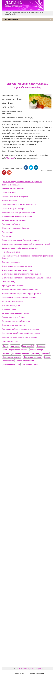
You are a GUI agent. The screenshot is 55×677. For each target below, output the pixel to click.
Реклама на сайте (30, 364)
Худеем (6, 353)
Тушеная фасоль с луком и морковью (19, 204)
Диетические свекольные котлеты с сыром (21, 274)
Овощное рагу (8, 282)
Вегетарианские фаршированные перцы (20, 289)
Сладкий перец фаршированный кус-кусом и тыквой (26, 244)
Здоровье (41, 346)
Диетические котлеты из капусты (17, 270)
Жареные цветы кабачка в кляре (17, 216)
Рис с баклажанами (11, 252)
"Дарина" (10, 158)
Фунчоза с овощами (11, 185)
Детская (35, 353)
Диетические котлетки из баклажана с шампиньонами (26, 278)
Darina (7, 12)
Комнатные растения (32, 357)
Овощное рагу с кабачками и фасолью (20, 248)
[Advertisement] (27, 50)
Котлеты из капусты (11, 305)
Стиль (5, 346)
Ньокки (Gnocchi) (9, 200)
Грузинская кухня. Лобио (13, 317)
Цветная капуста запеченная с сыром (19, 337)
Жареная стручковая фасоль (15, 228)
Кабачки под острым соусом (15, 196)
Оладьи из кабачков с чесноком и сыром (20, 329)
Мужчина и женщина (20, 353)
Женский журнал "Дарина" (31, 668)
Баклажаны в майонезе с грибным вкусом (21, 333)
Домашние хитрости (11, 364)
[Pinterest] (4, 174)
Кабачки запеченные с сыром (15, 313)
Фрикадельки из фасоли (13, 286)
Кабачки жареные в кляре (14, 220)
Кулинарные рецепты (19, 12)
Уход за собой (28, 346)
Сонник (47, 357)
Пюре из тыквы (9, 193)
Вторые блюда (34, 12)
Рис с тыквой (8, 232)
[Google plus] (9, 174)
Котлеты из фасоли (11, 262)
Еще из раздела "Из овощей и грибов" (22, 182)
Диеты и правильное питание (15, 350)
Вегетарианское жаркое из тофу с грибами (21, 293)
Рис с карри (7, 236)
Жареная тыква (9, 309)
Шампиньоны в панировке (14, 325)
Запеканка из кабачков (12, 301)
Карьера (45, 353)
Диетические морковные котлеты (17, 266)
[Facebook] (26, 169)
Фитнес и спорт (36, 350)
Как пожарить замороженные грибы (18, 212)
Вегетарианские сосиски (13, 189)
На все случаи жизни (25, 361)
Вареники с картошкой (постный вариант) (21, 240)
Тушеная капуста (9, 341)
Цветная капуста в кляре (13, 208)
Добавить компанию (37, 673)
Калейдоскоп (8, 361)
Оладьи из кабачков (11, 224)
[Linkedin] (36, 169)
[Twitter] (31, 169)
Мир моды (15, 346)
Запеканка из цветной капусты (16, 321)
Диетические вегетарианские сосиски (19, 297)
